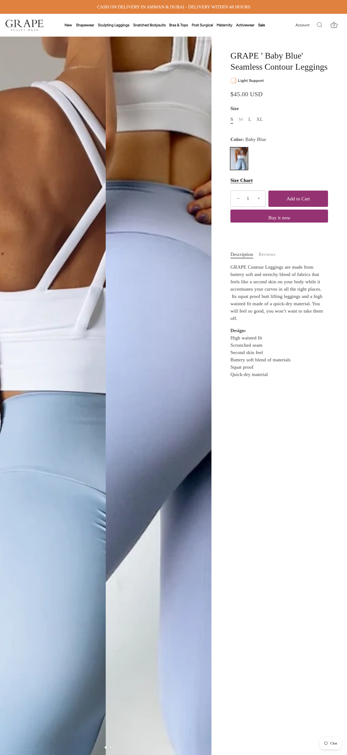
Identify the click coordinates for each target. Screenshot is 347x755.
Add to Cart (298, 198)
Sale (261, 25)
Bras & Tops (178, 25)
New (68, 25)
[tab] (244, 254)
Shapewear (85, 25)
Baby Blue (239, 158)
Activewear (245, 25)
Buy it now (279, 217)
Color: (248, 139)
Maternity (224, 25)
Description (241, 254)
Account (302, 25)
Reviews (267, 254)
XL (259, 119)
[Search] (320, 25)
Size (234, 108)
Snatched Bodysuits (149, 25)
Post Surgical (202, 25)
